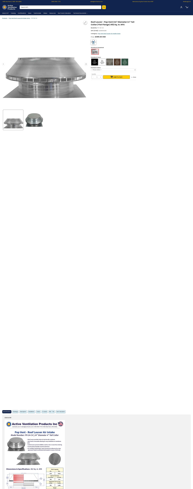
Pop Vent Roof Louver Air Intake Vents (19, 18)
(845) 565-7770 (55, 1)
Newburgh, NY (187, 1)
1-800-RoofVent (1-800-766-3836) (12, 1)
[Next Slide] (86, 64)
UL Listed (44, 411)
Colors (38, 411)
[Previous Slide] (3, 64)
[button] (80, 13)
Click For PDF (8, 417)
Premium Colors (96, 67)
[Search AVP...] (104, 7)
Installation (31, 411)
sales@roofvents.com (96, 1)
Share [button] (134, 77)
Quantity (94, 74)
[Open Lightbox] (85, 22)
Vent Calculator (60, 411)
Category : (94, 33)
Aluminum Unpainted (97, 47)
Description (23, 411)
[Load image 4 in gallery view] (34, 120)
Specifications (7, 411)
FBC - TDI (51, 411)
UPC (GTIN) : (95, 31)
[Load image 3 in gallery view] (13, 120)
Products (4, 18)
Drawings (15, 411)
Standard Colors (96, 57)
